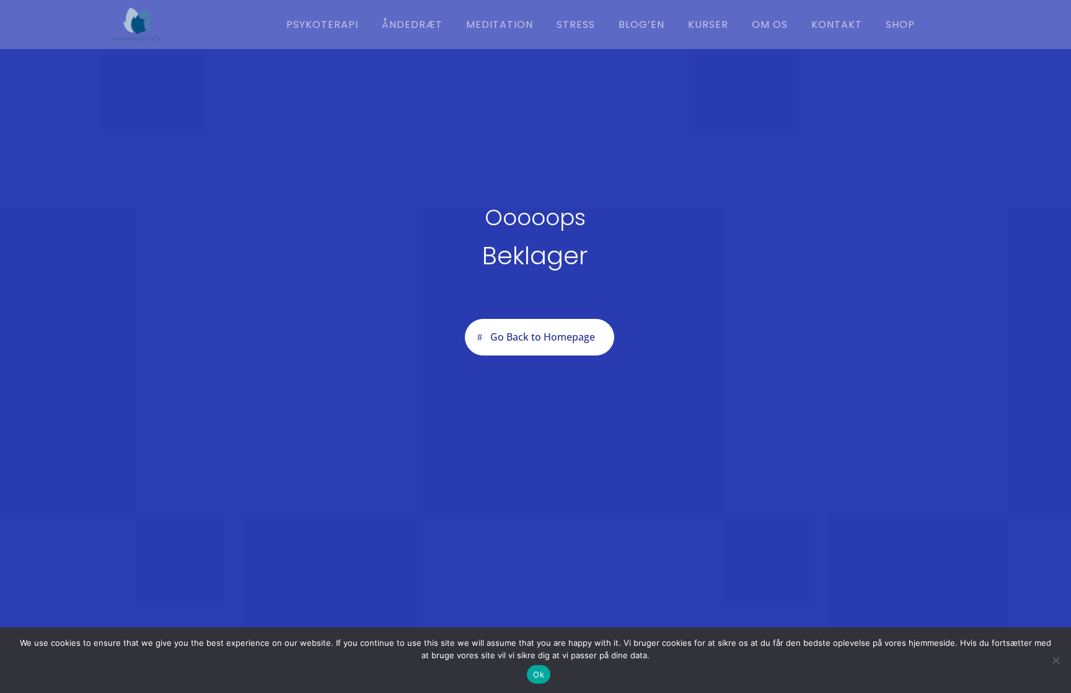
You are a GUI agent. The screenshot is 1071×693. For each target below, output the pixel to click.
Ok (538, 674)
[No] (1055, 660)
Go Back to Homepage (542, 337)
